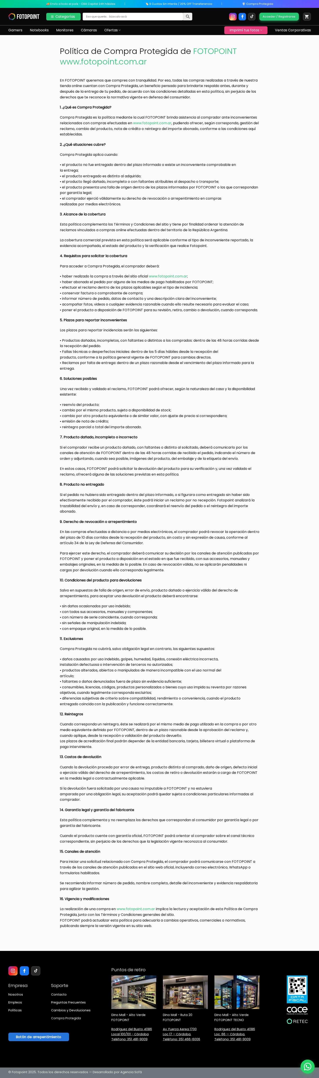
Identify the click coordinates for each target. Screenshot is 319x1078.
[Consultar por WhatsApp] (308, 1067)
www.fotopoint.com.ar (152, 123)
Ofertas (111, 30)
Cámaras (89, 30)
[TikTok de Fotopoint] (251, 16)
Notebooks (39, 30)
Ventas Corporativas (293, 30)
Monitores (64, 30)
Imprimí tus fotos (244, 30)
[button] (307, 17)
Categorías (65, 16)
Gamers (15, 30)
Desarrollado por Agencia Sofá (117, 1072)
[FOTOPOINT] (24, 16)
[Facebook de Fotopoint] (242, 16)
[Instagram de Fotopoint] (233, 16)
